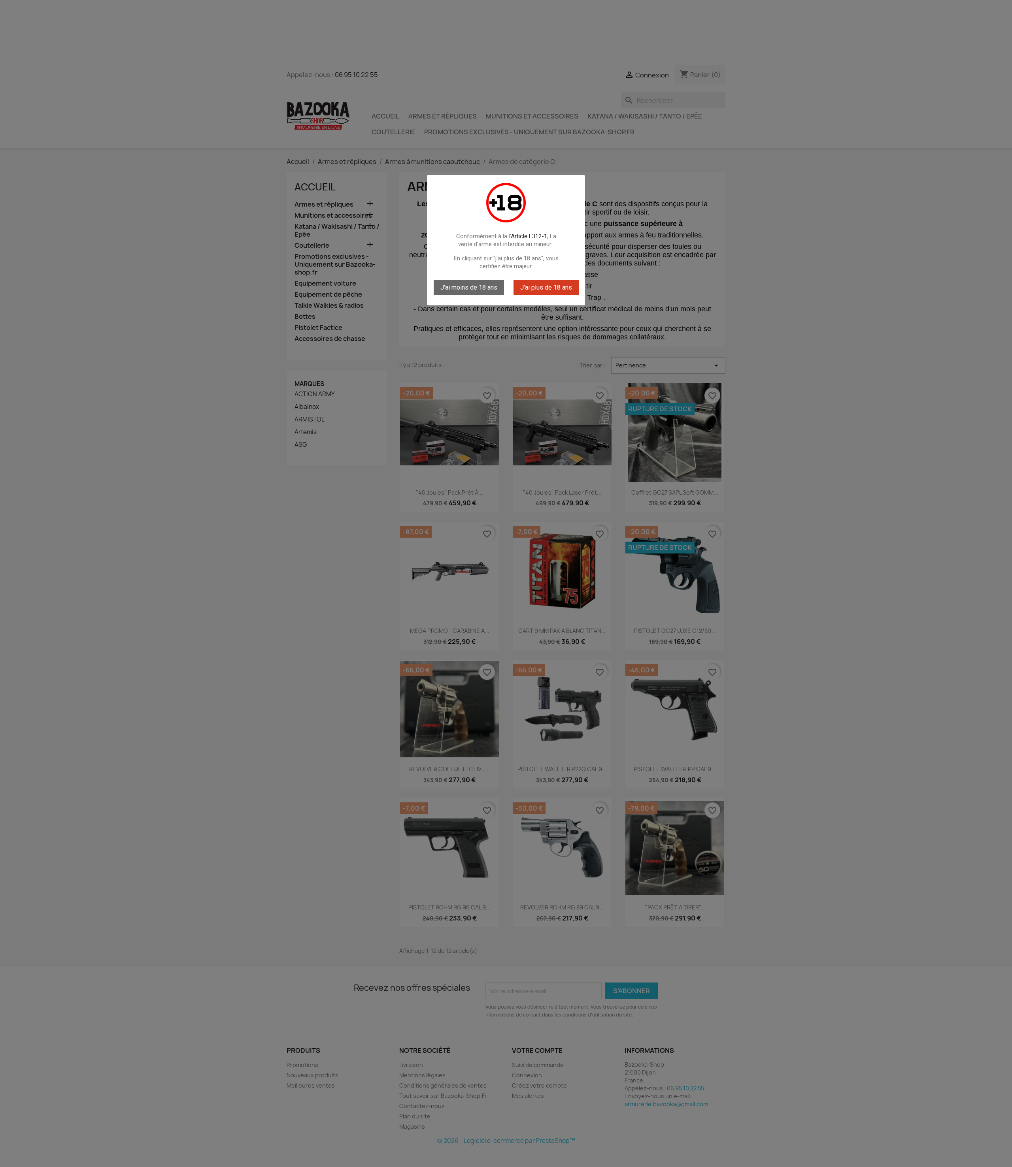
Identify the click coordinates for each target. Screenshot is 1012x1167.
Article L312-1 (529, 236)
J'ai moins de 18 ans (468, 287)
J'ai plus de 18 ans (546, 287)
